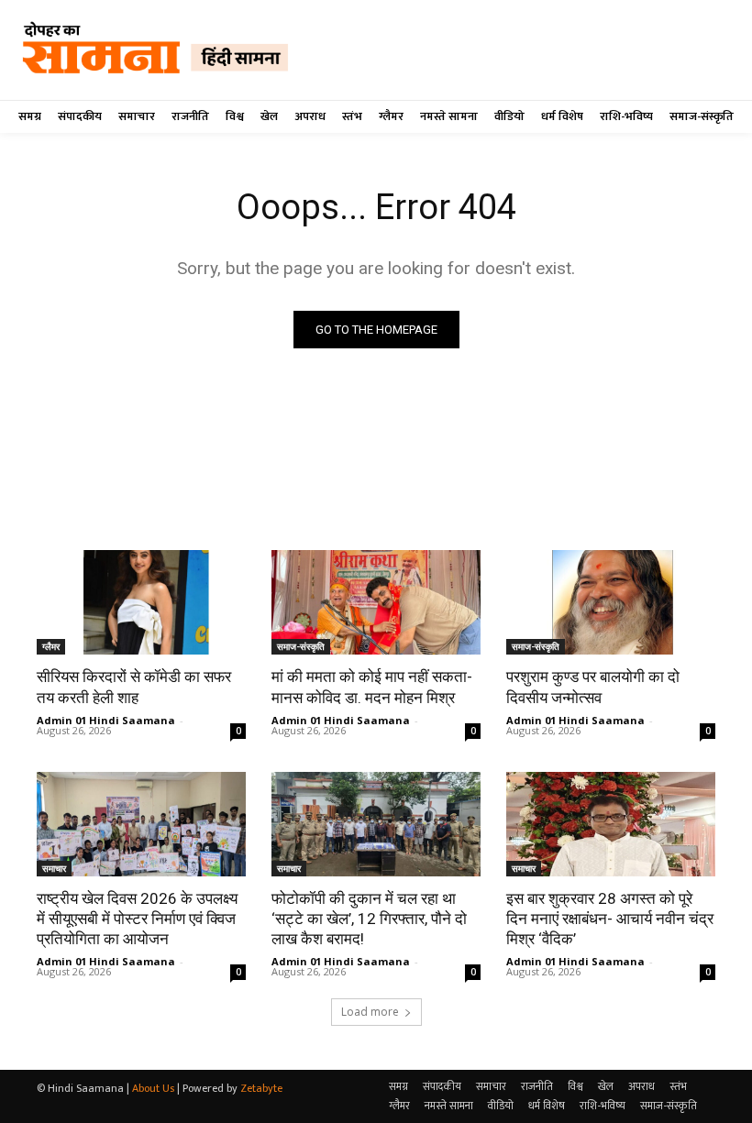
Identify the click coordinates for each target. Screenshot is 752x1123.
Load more (370, 1011)
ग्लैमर (51, 646)
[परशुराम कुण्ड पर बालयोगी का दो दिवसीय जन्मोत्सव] (610, 602)
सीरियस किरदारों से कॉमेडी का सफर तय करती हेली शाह (134, 686)
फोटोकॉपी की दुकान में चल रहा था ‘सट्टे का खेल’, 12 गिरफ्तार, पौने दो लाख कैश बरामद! (369, 918)
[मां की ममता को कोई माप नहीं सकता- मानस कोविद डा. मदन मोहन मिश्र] (376, 602)
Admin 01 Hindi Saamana (106, 720)
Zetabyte (261, 1088)
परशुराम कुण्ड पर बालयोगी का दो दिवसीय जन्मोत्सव (593, 686)
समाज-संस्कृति (301, 646)
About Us (153, 1088)
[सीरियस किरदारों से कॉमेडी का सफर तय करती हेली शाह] (141, 602)
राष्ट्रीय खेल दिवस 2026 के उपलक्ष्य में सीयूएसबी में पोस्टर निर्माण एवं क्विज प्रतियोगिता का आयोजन (137, 918)
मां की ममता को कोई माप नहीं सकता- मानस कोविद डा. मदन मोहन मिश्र (371, 686)
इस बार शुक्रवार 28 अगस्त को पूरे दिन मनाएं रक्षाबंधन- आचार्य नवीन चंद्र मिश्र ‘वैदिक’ (609, 918)
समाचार (54, 868)
